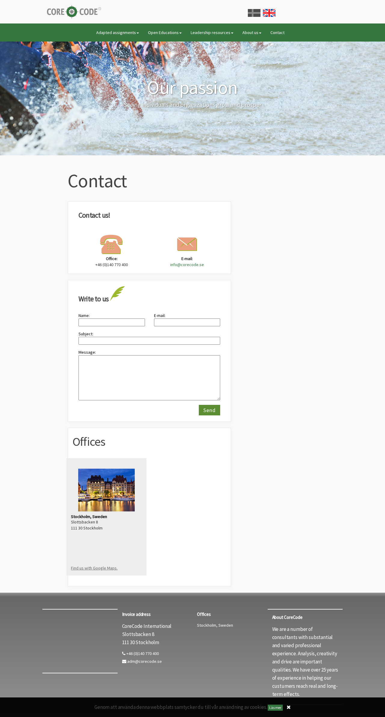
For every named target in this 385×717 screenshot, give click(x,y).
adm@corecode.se (144, 661)
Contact (277, 32)
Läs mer (275, 707)
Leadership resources (210, 32)
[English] (269, 13)
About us (250, 32)
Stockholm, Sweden (215, 625)
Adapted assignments (116, 32)
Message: (87, 352)
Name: (84, 315)
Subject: (86, 334)
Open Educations (163, 32)
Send (209, 410)
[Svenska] (254, 13)
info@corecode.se (187, 264)
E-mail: (159, 315)
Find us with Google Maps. (94, 568)
